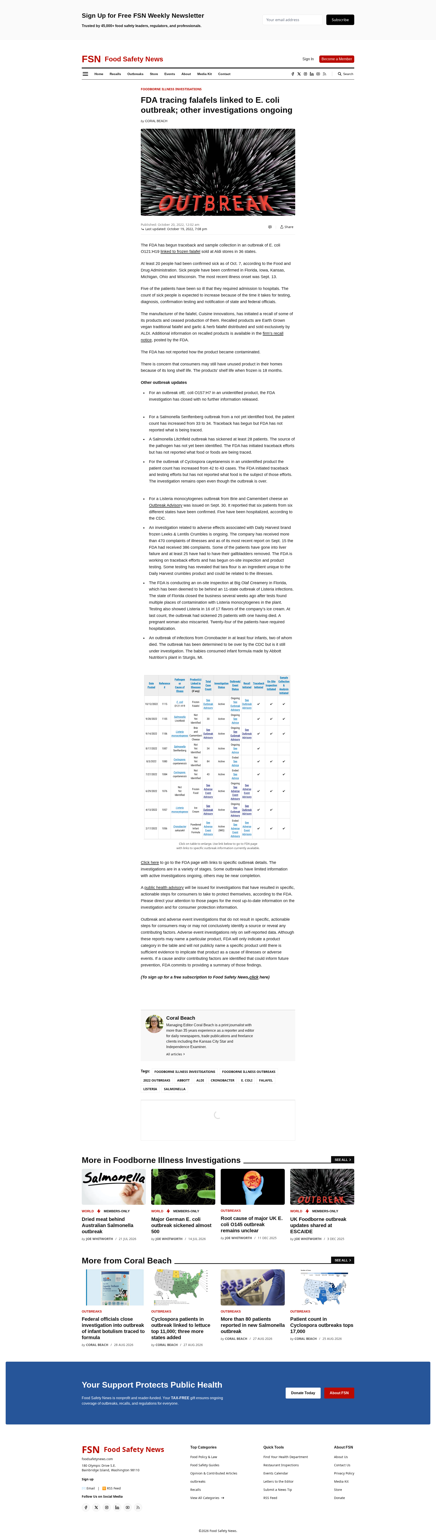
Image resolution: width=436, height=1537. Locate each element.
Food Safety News (223, 1531)
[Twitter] (299, 74)
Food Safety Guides (204, 1465)
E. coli (246, 1080)
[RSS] (324, 74)
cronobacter (222, 1080)
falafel (266, 1080)
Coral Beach (156, 121)
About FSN (339, 1393)
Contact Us (342, 1465)
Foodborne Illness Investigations (171, 89)
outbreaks (231, 1210)
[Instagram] (305, 74)
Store (338, 1489)
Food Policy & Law (203, 1457)
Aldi (200, 1080)
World (88, 1211)
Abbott (183, 1080)
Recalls (195, 1489)
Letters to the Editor (278, 1481)
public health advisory (164, 887)
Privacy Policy (344, 1473)
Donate (339, 1498)
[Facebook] (293, 74)
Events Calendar (275, 1473)
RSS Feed (270, 1498)
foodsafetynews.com (97, 1459)
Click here (150, 862)
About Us (341, 1457)
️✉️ (88, 1488)
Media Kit (341, 1481)
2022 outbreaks (156, 1080)
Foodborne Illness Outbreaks (248, 1071)
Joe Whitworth (99, 1239)
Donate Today (303, 1393)
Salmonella (175, 1089)
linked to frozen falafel (180, 251)
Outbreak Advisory (165, 505)
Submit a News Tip (277, 1489)
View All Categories (204, 1498)
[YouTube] (318, 74)
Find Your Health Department (285, 1457)
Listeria (150, 1089)
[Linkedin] (312, 74)
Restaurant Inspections (281, 1465)
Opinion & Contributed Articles (213, 1473)
